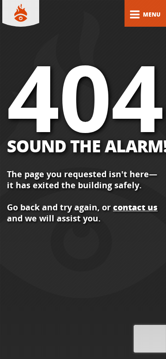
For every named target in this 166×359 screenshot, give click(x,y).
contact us (135, 207)
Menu (151, 14)
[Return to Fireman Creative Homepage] (20, 14)
